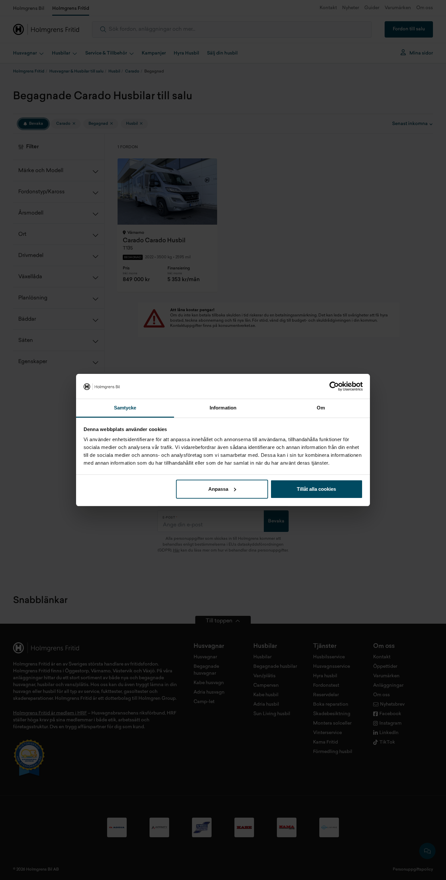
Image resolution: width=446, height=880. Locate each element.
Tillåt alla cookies (316, 489)
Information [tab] (223, 407)
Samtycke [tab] (125, 407)
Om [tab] (321, 407)
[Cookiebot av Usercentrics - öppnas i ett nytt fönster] (334, 386)
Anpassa (218, 489)
